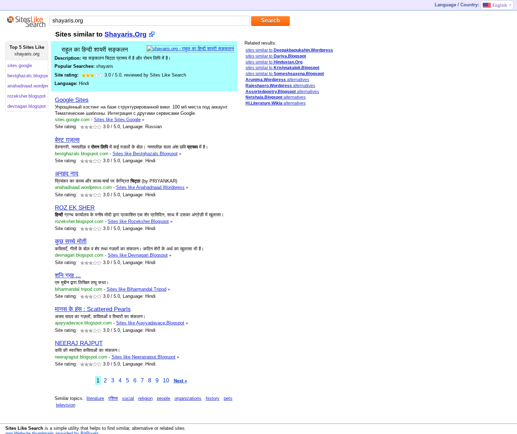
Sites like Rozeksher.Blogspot (138, 221)
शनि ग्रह (68, 275)
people (163, 398)
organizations (188, 398)
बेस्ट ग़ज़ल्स (67, 139)
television (65, 405)
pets (228, 398)
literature (95, 398)
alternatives (277, 79)
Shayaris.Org (125, 34)
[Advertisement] (297, 222)
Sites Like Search (24, 428)
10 (166, 380)
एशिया (113, 398)
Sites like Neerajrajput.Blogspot (143, 357)
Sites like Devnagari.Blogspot (138, 255)
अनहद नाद (66, 173)
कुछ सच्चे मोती (71, 241)
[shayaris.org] (190, 48)
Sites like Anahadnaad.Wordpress (150, 187)
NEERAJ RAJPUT (79, 343)
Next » (180, 380)
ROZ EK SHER (75, 207)
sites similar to (289, 50)
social (128, 398)
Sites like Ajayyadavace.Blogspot (150, 323)
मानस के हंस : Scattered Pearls (93, 309)
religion (145, 398)
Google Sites (72, 99)
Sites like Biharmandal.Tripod (136, 289)
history (212, 398)
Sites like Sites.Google (117, 119)
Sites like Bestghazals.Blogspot (145, 153)
